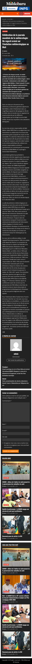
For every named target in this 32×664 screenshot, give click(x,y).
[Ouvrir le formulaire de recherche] (17, 13)
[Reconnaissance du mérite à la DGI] (16, 525)
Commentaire (6, 401)
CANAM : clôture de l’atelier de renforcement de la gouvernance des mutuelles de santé (16, 483)
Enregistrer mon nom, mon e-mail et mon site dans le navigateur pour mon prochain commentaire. (16, 445)
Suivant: (15, 382)
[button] (2, 13)
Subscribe (27, 13)
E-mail (4, 430)
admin (5, 51)
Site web (4, 437)
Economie (6, 591)
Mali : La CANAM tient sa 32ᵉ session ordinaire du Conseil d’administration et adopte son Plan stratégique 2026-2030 (15, 598)
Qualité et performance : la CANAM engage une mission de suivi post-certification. (15, 510)
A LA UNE (5, 31)
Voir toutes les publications (16, 360)
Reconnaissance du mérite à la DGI (12, 536)
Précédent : (16, 371)
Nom (4, 424)
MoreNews (25, 660)
